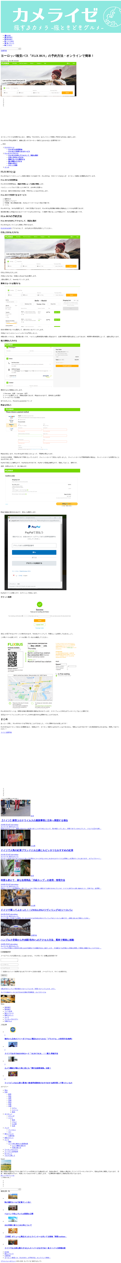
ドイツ (3, 732)
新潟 (9, 1102)
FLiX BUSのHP (6, 228)
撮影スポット (9, 1138)
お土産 (14, 1124)
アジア (7, 1128)
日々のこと (8, 1153)
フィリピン (12, 1130)
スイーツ (15, 1110)
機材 (9, 1141)
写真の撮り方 (16, 1147)
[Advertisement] (57, 121)
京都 (9, 1106)
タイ (9, 1132)
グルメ (14, 1122)
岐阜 (9, 1094)
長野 (9, 1098)
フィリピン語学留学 (11, 1151)
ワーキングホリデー (11, 1149)
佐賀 (9, 1104)
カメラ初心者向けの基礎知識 (18, 1143)
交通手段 (4, 50)
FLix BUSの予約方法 (11, 153)
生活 (13, 1126)
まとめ (7, 167)
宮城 (9, 1100)
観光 (13, 1112)
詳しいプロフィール (7, 1175)
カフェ (14, 1108)
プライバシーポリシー (8, 1261)
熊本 (9, 1096)
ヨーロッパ (8, 1114)
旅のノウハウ (9, 1134)
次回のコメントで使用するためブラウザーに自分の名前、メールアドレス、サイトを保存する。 (35, 971)
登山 (6, 1090)
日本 (6, 1092)
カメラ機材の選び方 (19, 1145)
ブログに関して (10, 1155)
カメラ (7, 1140)
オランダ (11, 1116)
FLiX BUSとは (9, 147)
